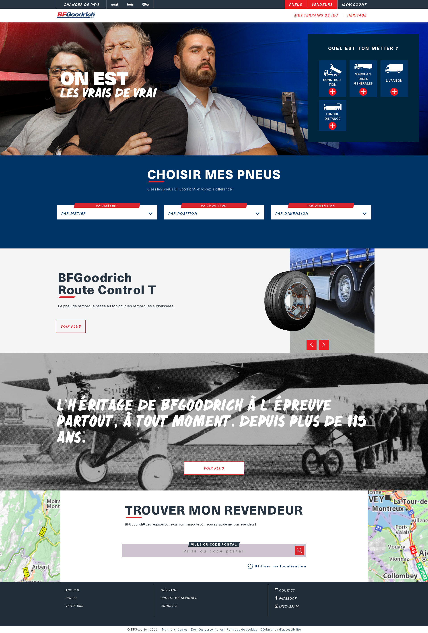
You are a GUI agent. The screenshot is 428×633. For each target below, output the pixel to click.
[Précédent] (312, 345)
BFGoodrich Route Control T (107, 283)
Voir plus (71, 326)
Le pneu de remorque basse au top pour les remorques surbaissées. (116, 306)
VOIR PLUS (214, 468)
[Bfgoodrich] (130, 4)
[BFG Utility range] (145, 4)
